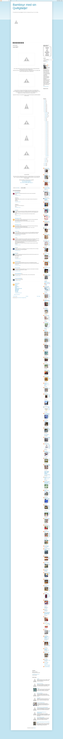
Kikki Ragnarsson (17, 218)
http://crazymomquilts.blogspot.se (26, 180)
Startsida (27, 296)
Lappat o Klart (46, 400)
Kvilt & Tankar (46, 357)
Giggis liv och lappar (47, 437)
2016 (45, 109)
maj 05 (47, 151)
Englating (45, 281)
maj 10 (47, 145)
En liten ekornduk (49, 333)
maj (45, 120)
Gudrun (16, 253)
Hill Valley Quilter (46, 286)
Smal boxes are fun (49, 249)
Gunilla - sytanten (46, 261)
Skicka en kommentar (17, 294)
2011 (45, 165)
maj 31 (47, 121)
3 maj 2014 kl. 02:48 (17, 280)
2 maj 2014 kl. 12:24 (17, 222)
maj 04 (47, 152)
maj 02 (47, 154)
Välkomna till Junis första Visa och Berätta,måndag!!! (41, 712)
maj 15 (47, 139)
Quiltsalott (45, 458)
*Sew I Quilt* (46, 663)
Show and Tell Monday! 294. (41, 702)
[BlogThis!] (22, 187)
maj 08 (47, 147)
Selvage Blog (46, 191)
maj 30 (47, 122)
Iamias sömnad (46, 593)
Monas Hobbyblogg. (47, 464)
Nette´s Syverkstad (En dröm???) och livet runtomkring (47, 613)
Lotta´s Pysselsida (47, 518)
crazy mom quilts (46, 315)
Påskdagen (45, 570)
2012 (45, 164)
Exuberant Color (46, 168)
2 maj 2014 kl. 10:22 (17, 195)
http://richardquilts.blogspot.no (26, 181)
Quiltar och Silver (46, 370)
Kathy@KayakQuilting (18, 278)
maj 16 (47, 138)
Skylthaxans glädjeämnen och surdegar (46, 637)
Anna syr (45, 606)
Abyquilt (45, 247)
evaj (48, 65)
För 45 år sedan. (46, 546)
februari (46, 160)
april (45, 158)
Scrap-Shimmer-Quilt (49, 346)
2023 (45, 101)
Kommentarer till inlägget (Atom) (21, 297)
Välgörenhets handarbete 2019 (49, 304)
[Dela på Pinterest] (25, 187)
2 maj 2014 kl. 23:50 (17, 275)
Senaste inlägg (15, 296)
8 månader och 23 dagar (49, 602)
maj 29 (47, 123)
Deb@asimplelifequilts (18, 273)
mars (45, 159)
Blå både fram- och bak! (49, 500)
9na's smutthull (46, 434)
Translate (46, 61)
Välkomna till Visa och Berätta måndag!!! (42, 707)
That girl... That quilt (47, 665)
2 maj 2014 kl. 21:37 (17, 250)
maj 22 (47, 131)
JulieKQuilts (46, 181)
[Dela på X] (23, 187)
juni (45, 119)
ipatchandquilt (17, 192)
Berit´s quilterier (46, 376)
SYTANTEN (45, 174)
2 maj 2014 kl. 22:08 (17, 265)
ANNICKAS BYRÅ (46, 221)
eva (15, 237)
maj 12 (47, 143)
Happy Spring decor (49, 429)
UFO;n (49, 222)
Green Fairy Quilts (46, 187)
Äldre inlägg (38, 296)
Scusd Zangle (46, 435)
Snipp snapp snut (49, 372)
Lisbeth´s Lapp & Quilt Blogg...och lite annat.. (47, 301)
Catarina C (16, 231)
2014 (45, 111)
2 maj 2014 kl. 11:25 (17, 207)
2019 (45, 105)
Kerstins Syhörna (46, 234)
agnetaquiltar (46, 579)
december (46, 112)
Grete (16, 247)
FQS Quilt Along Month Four (49, 340)
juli (45, 118)
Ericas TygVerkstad (47, 572)
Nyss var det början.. (49, 176)
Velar (49, 550)
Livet (49, 484)
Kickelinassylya (17, 261)
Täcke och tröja (49, 439)
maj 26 (47, 127)
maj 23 (47, 130)
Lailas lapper (46, 641)
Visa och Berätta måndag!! (40, 717)
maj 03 (47, 153)
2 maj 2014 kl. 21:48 (17, 258)
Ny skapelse (49, 654)
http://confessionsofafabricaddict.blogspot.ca (26, 182)
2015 (45, 110)
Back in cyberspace (49, 631)
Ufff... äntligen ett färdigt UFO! (49, 581)
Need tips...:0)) (46, 610)
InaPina (45, 629)
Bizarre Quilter (46, 208)
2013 (45, 163)
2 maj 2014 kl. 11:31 (17, 215)
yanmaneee (16, 283)
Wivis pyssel (46, 387)
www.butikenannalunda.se (35, 674)
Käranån (45, 344)
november (46, 113)
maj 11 (47, 144)
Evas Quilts (46, 659)
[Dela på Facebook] (24, 187)
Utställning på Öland (49, 514)
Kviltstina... (45, 609)
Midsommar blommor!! (40, 683)
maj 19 (47, 135)
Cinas (45, 616)
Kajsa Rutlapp (46, 350)
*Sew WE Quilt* (46, 322)
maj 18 (47, 136)
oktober (46, 114)
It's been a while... (49, 256)
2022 (45, 102)
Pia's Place (45, 539)
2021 (45, 103)
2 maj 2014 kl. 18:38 (17, 235)
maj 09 (47, 146)
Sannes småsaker (46, 623)
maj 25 (47, 128)
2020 (45, 104)
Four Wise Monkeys (47, 666)
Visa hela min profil (45, 86)
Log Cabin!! (47, 155)
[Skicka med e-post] (21, 187)
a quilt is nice (46, 293)
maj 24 (47, 129)
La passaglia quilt (49, 378)
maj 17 (47, 137)
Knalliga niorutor (46, 607)
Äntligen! (38, 688)
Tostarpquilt (46, 600)
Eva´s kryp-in (46, 363)
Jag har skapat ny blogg (47, 660)
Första (49, 235)
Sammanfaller (46, 662)
